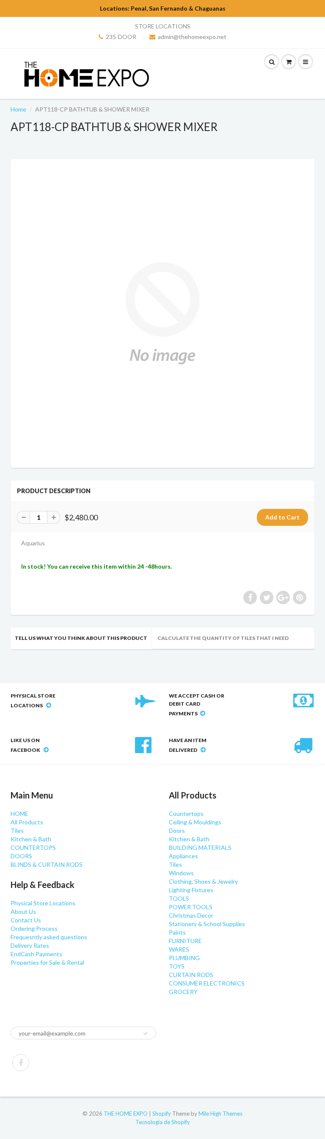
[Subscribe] (146, 1033)
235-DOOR (121, 36)
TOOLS (179, 898)
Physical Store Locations (43, 903)
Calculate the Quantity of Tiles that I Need (223, 638)
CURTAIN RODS (191, 974)
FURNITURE (185, 940)
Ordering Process (34, 928)
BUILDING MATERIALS (200, 847)
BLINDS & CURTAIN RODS (47, 864)
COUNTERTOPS (33, 847)
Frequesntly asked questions (49, 937)
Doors (177, 830)
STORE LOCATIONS (162, 26)
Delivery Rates (30, 945)
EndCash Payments (36, 954)
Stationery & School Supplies (207, 923)
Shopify (161, 1113)
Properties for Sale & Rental (47, 962)
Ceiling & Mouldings (195, 822)
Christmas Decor (191, 915)
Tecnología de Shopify (162, 1122)
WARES (179, 949)
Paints (177, 932)
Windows (181, 873)
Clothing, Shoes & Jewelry (203, 881)
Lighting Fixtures (191, 889)
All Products (27, 822)
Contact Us (26, 920)
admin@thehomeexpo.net (192, 36)
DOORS (21, 856)
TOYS (177, 966)
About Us (23, 911)
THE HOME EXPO (126, 1113)
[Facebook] (20, 1062)
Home (18, 109)
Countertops (186, 813)
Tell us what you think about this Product (81, 638)
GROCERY (183, 991)
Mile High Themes (220, 1113)
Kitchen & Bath (31, 839)
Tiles (17, 830)
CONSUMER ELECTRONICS (207, 983)
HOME (19, 813)
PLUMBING (184, 957)
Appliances (183, 856)
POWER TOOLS (190, 906)
